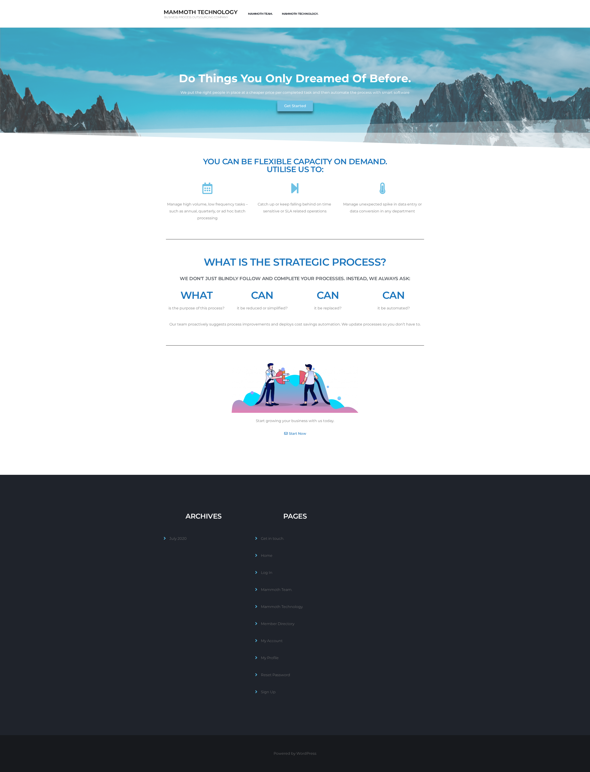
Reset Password (275, 675)
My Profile (270, 658)
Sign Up (268, 692)
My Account (272, 641)
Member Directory (277, 624)
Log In (266, 572)
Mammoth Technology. (300, 13)
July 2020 (178, 538)
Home (266, 555)
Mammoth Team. (260, 13)
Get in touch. (272, 538)
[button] (295, 106)
